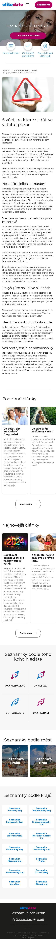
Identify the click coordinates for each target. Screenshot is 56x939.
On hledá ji (44, 933)
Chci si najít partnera (28, 35)
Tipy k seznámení (21, 70)
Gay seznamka (37, 935)
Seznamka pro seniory (21, 935)
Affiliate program (28, 938)
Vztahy (34, 70)
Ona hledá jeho (32, 933)
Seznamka (6, 70)
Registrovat (43, 4)
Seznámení (21, 933)
